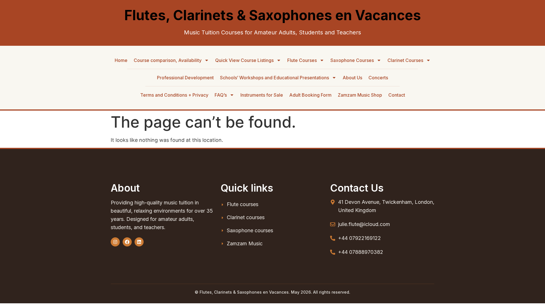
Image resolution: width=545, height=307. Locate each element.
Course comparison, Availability (168, 60)
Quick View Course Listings (244, 60)
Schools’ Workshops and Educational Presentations (274, 77)
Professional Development (185, 77)
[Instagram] (115, 241)
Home (121, 60)
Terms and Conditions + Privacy (174, 95)
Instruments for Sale (261, 95)
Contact (396, 95)
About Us (352, 77)
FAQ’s (221, 95)
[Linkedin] (139, 241)
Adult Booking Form (310, 95)
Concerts (378, 77)
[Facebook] (127, 241)
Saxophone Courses (352, 60)
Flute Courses (302, 60)
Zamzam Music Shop (360, 95)
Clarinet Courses (405, 60)
